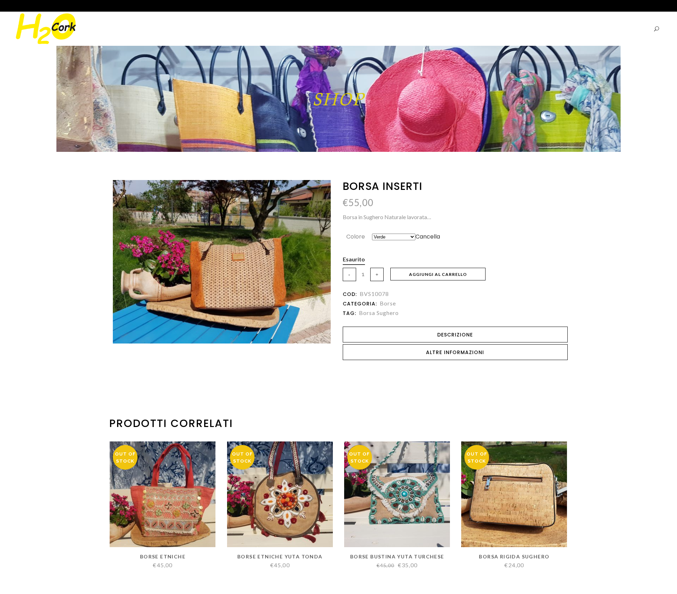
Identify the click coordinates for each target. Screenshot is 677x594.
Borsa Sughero (379, 312)
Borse (388, 303)
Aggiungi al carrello (438, 274)
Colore (355, 237)
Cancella (427, 237)
